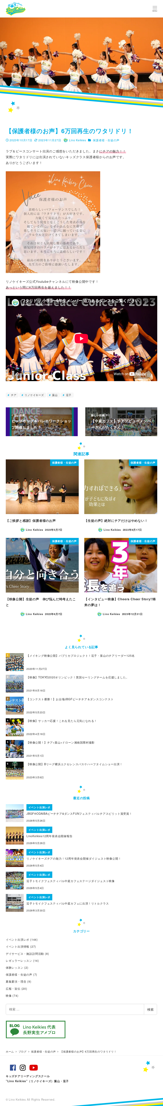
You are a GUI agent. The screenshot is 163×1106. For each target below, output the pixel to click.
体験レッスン (14, 967)
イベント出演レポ (17, 939)
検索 (150, 1009)
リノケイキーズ (34, 395)
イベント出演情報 (17, 946)
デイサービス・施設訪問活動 (25, 954)
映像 (9, 996)
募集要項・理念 (16, 981)
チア (13, 395)
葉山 (54, 395)
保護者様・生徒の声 (106, 140)
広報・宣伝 (13, 989)
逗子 (68, 395)
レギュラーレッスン (19, 961)
